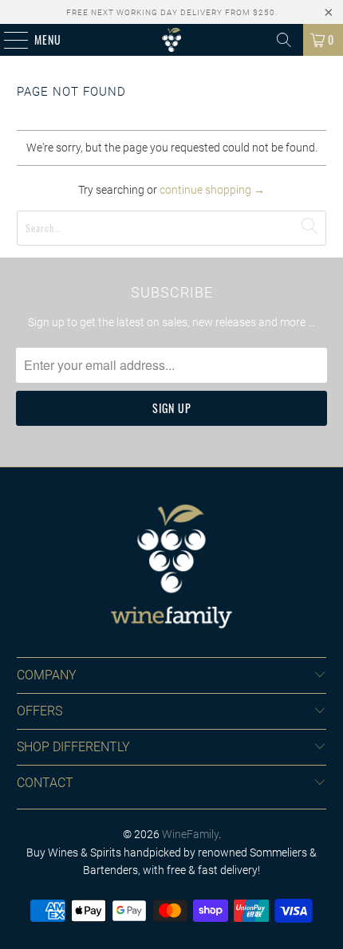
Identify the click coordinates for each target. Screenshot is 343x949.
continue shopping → (212, 189)
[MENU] (7, 40)
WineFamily (190, 834)
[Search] (284, 40)
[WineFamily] (172, 40)
